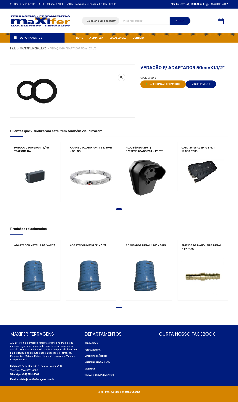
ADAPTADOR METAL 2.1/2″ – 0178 (34, 245)
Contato (138, 37)
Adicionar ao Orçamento (165, 84)
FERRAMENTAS (93, 349)
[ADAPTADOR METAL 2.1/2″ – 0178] (35, 275)
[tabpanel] (35, 175)
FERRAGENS (91, 343)
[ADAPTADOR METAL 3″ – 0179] (91, 275)
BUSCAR (180, 20)
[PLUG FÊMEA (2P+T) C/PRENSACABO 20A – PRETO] (147, 177)
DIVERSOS (90, 368)
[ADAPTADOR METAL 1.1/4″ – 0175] (147, 275)
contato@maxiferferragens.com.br (35, 379)
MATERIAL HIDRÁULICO (33, 48)
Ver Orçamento (201, 84)
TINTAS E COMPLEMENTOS (99, 375)
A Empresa (96, 37)
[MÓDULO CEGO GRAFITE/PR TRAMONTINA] (35, 177)
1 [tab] (119, 209)
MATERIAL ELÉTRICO (96, 356)
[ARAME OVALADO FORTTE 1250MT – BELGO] (91, 177)
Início (13, 48)
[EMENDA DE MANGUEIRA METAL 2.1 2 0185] (202, 275)
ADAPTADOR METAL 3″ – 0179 (88, 245)
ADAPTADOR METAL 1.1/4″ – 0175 (146, 245)
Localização (118, 37)
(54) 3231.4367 (219, 4)
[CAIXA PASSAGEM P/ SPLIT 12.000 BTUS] (202, 172)
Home (79, 37)
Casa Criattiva (132, 392)
